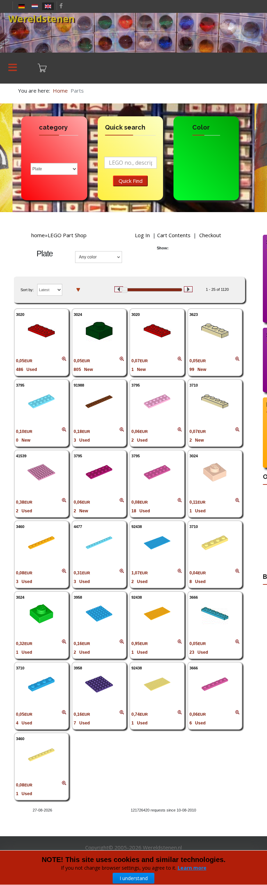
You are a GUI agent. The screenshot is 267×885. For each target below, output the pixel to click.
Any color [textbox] (88, 257)
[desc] (78, 289)
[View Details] (41, 330)
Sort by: (27, 290)
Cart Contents (174, 235)
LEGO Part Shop (67, 235)
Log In (142, 235)
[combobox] (98, 257)
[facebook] (61, 5)
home (38, 235)
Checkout (210, 235)
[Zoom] (64, 359)
